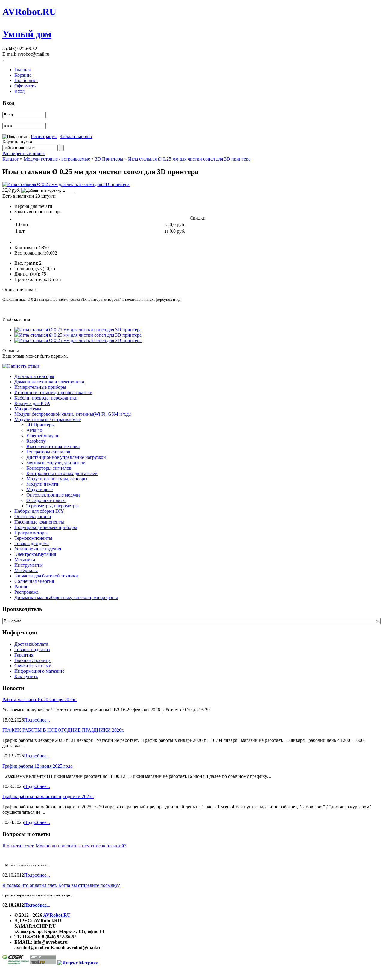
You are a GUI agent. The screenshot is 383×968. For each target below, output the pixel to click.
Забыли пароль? (76, 136)
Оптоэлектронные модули (53, 494)
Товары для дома (31, 543)
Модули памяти (42, 484)
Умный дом (26, 33)
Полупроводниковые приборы (45, 527)
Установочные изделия (37, 548)
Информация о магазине (39, 671)
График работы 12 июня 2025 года (37, 766)
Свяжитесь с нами (32, 665)
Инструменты (28, 565)
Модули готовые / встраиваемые (57, 158)
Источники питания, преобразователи (53, 392)
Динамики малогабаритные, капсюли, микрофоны (66, 597)
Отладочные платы (46, 500)
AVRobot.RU (29, 11)
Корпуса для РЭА (32, 403)
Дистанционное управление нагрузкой (66, 457)
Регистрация (44, 136)
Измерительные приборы (40, 387)
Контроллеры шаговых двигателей (62, 473)
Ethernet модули (42, 435)
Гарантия (23, 654)
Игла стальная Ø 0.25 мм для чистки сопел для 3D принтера (189, 158)
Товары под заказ (32, 649)
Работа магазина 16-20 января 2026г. (39, 699)
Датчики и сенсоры (34, 376)
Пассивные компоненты (39, 521)
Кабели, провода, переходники (45, 397)
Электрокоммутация (35, 554)
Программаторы (31, 532)
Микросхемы (27, 408)
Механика (24, 559)
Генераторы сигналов (48, 451)
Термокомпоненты (33, 538)
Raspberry (36, 441)
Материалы (26, 570)
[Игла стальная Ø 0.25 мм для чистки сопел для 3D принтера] (66, 184)
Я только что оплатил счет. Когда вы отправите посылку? (61, 885)
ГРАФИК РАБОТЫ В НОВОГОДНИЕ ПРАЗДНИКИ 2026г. (63, 730)
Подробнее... (37, 719)
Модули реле (39, 489)
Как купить (26, 676)
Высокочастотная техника (53, 446)
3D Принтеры (109, 158)
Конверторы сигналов (49, 468)
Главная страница (32, 660)
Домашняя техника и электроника (49, 381)
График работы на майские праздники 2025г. (48, 796)
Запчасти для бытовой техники (46, 575)
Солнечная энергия (34, 581)
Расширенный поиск (23, 153)
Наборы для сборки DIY (39, 511)
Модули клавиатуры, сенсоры (56, 478)
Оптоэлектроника (32, 516)
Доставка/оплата (31, 644)
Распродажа (26, 592)
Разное (21, 586)
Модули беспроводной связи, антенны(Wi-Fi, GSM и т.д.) (72, 414)
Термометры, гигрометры (52, 505)
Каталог (10, 158)
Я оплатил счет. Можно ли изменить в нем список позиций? (64, 845)
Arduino (34, 430)
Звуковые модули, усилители (56, 462)
